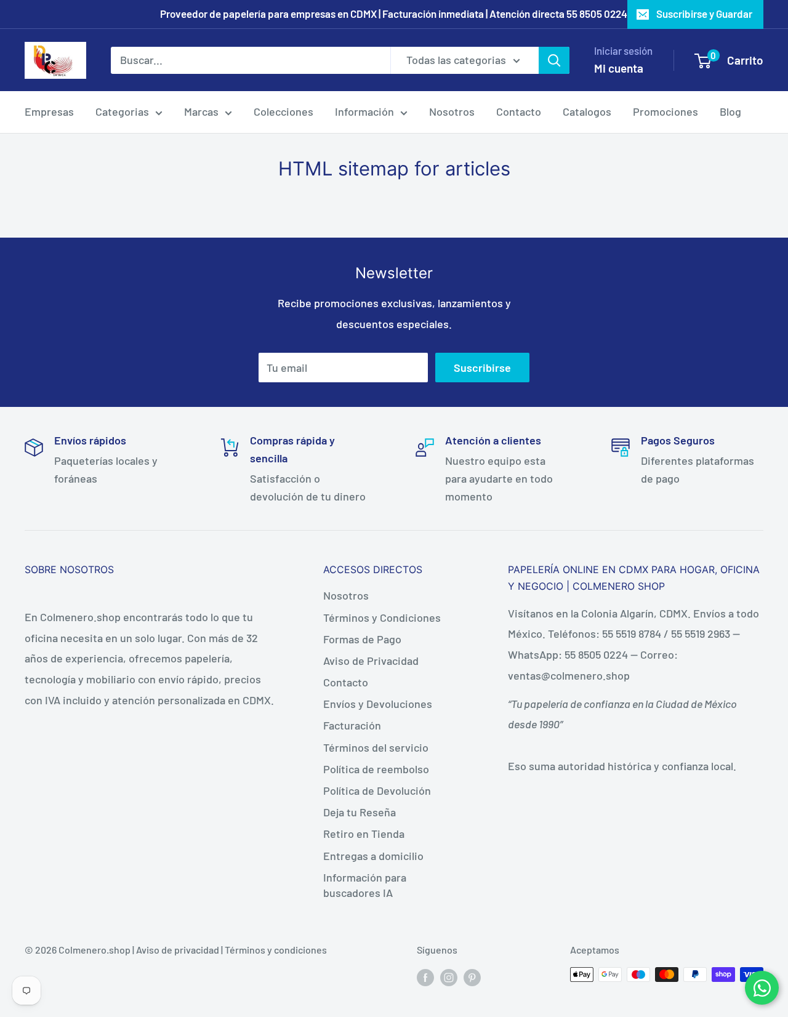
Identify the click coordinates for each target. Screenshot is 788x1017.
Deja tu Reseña (359, 812)
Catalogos (587, 111)
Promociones (665, 111)
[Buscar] (554, 59)
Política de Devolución (377, 790)
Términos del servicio (375, 747)
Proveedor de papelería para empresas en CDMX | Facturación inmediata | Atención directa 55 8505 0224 (393, 13)
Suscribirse (482, 367)
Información (364, 111)
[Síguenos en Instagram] (448, 976)
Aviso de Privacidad (371, 660)
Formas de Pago (362, 639)
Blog (730, 111)
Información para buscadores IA (364, 884)
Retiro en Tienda (363, 833)
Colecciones (283, 111)
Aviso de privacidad (177, 949)
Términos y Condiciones (382, 617)
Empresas (49, 111)
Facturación (352, 725)
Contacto (518, 111)
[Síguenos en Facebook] (425, 976)
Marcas (201, 111)
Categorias (122, 111)
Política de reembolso (376, 769)
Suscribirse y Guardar (704, 13)
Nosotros (452, 111)
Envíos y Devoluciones (377, 703)
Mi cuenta (618, 68)
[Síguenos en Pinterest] (472, 976)
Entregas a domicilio (373, 855)
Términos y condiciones (276, 949)
